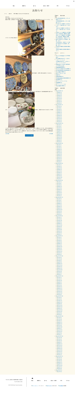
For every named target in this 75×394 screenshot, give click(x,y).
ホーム (6, 13)
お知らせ (10, 13)
